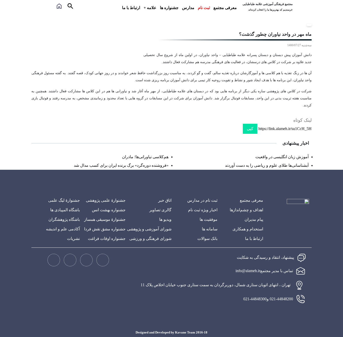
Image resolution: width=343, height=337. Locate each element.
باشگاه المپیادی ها (65, 210)
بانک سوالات (207, 238)
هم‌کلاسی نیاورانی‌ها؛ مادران (145, 157)
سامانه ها (209, 229)
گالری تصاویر (160, 210)
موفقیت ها (208, 219)
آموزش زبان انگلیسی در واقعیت (282, 157)
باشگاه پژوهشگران (64, 219)
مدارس (188, 8)
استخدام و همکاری (248, 229)
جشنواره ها (169, 8)
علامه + (150, 8)
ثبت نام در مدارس (202, 200)
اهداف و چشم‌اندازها (246, 210)
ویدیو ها (165, 219)
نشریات (73, 238)
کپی (250, 129)
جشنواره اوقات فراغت (107, 238)
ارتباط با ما (131, 8)
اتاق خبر (165, 200)
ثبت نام (204, 8)
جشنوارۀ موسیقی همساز (105, 219)
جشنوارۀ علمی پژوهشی (106, 200)
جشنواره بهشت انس (109, 210)
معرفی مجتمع (225, 8)
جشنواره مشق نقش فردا (105, 229)
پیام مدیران (254, 219)
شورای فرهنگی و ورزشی (150, 238)
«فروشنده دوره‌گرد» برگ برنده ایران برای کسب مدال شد (121, 165)
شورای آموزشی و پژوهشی (149, 229)
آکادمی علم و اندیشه (63, 229)
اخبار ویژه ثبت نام (202, 210)
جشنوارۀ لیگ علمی (64, 200)
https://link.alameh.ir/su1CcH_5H (285, 129)
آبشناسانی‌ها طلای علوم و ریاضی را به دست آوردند (267, 165)
